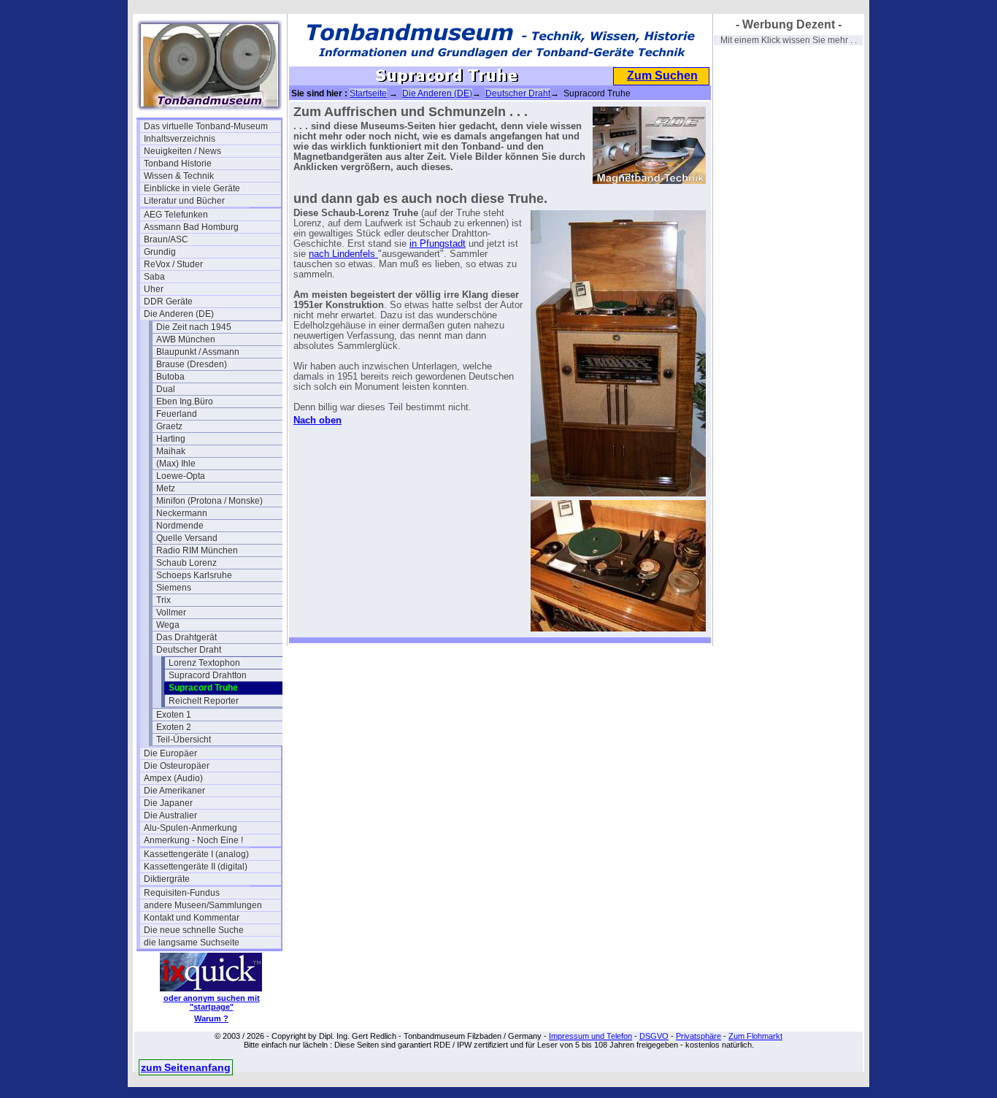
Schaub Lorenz (186, 563)
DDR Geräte (168, 301)
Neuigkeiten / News (182, 151)
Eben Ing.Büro (184, 401)
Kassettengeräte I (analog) (196, 854)
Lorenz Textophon (204, 663)
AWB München (185, 339)
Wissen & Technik (179, 176)
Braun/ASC (166, 239)
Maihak (170, 451)
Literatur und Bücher (184, 201)
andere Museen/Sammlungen (203, 905)
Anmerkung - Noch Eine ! (193, 840)
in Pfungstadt (437, 244)
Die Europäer (170, 753)
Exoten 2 (173, 727)
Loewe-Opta (180, 476)
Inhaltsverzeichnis (179, 139)
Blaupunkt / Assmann (197, 352)
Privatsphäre (698, 1036)
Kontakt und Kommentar (191, 918)
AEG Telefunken (176, 215)
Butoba (170, 377)
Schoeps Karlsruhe (194, 575)
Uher (153, 289)
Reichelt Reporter (204, 701)
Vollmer (171, 612)
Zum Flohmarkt (755, 1036)
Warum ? (211, 1018)
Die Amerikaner (174, 791)
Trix (163, 600)
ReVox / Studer (173, 264)
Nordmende (180, 526)
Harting (170, 439)
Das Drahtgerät (186, 637)
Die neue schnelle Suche (194, 930)
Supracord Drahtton (208, 675)
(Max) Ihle (176, 463)
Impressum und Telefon (590, 1036)
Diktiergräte (167, 879)
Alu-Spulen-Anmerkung (190, 828)
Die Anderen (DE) (179, 314)
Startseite (368, 93)
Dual (165, 389)
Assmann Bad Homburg (191, 227)
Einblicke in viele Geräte (192, 188)
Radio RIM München (197, 550)
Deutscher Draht (188, 650)
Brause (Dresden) (191, 364)
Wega (168, 625)
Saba (154, 277)
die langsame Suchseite (191, 942)
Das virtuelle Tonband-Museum (206, 126)
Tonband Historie (178, 163)
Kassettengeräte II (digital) (195, 866)
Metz (165, 488)
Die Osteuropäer (176, 766)
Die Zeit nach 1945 (193, 327)
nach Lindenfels (343, 254)
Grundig (160, 252)
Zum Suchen (662, 75)
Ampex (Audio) (173, 778)
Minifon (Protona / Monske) (209, 501)
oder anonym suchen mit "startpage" (211, 1002)
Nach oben (317, 420)
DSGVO (654, 1036)
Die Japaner (168, 803)
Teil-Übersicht (183, 739)
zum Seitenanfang (186, 1067)
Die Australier (170, 815)
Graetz (169, 426)
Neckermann (181, 513)
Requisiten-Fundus (182, 893)
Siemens (173, 588)
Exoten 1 (173, 715)
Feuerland (176, 414)
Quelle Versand (187, 538)
